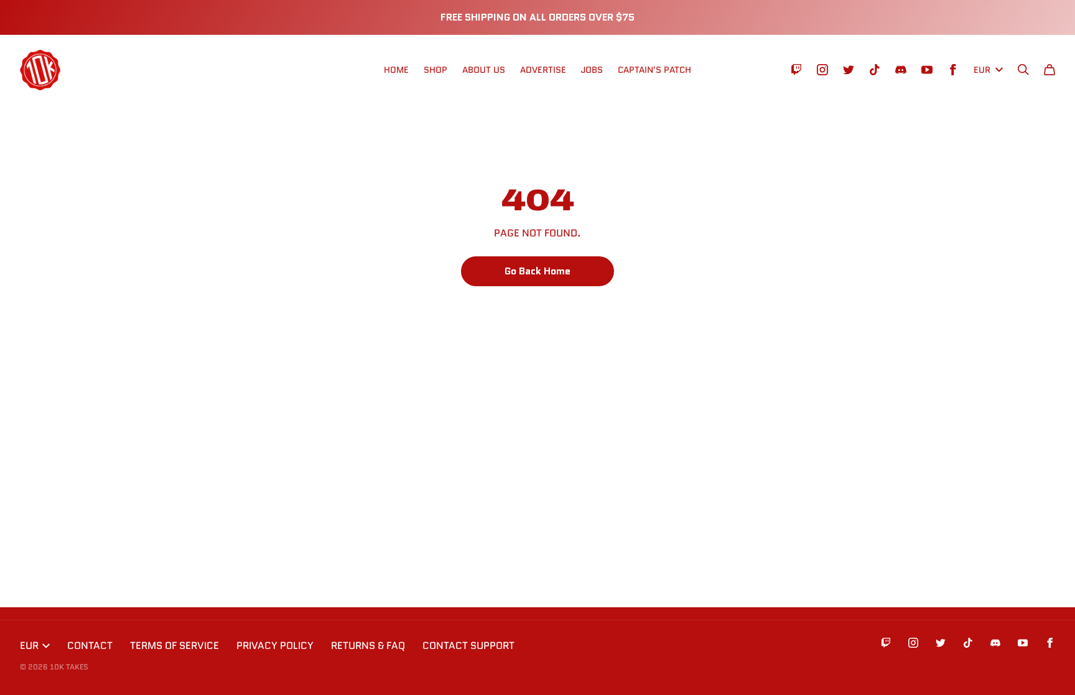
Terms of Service (174, 645)
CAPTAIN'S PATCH (654, 69)
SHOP (435, 69)
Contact (90, 645)
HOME (396, 69)
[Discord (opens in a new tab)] (900, 69)
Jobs (592, 69)
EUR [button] (982, 69)
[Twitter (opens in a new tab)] (848, 69)
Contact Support (468, 645)
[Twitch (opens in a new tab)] (796, 69)
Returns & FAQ (368, 645)
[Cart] (1049, 69)
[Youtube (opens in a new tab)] (927, 69)
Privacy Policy (275, 645)
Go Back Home (537, 271)
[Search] (1023, 69)
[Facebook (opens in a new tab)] (953, 69)
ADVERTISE (543, 69)
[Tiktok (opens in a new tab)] (874, 69)
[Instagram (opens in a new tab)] (822, 69)
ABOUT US (483, 69)
